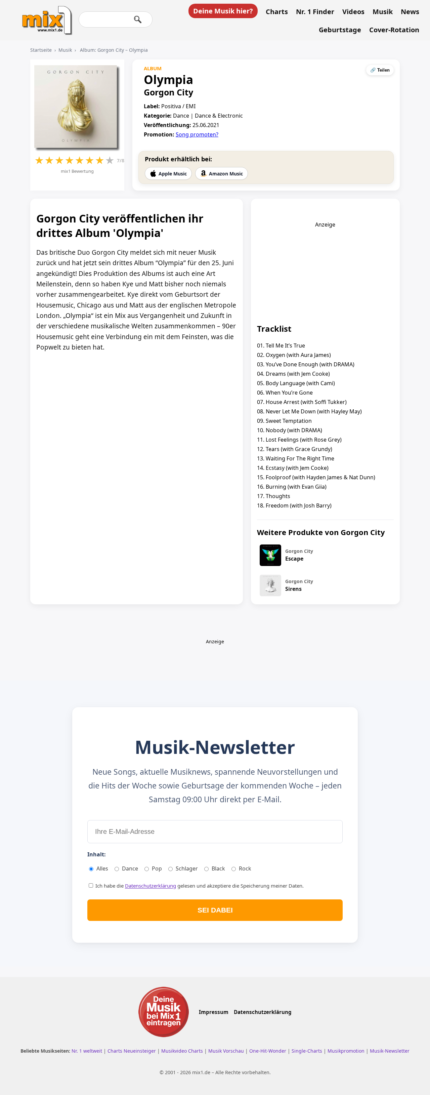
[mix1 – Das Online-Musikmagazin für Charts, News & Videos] (44, 16)
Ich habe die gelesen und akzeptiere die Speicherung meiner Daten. (199, 885)
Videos (353, 11)
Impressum (213, 1012)
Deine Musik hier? (223, 10)
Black (218, 868)
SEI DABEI (215, 910)
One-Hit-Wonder (268, 1051)
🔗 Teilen (380, 70)
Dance (130, 868)
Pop (157, 868)
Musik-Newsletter (390, 1051)
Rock (245, 868)
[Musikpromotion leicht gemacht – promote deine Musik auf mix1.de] (163, 1012)
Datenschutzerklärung (150, 885)
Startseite (41, 50)
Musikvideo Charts (182, 1051)
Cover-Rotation (394, 30)
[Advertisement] (325, 270)
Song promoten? (197, 134)
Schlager (187, 868)
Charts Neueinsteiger (132, 1051)
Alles (102, 868)
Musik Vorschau (226, 1051)
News (410, 11)
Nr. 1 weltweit (87, 1051)
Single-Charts (308, 1051)
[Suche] (137, 19)
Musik (383, 11)
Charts (277, 11)
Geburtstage (340, 30)
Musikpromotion (347, 1051)
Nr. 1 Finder (315, 11)
